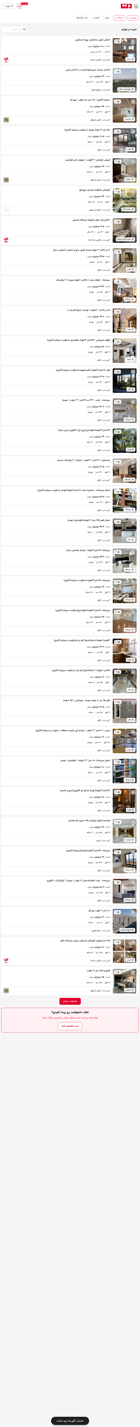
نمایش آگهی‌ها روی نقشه (70, 1421)
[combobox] (14, 29)
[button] (130, 18)
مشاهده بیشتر (70, 1001)
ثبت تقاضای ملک (70, 1026)
